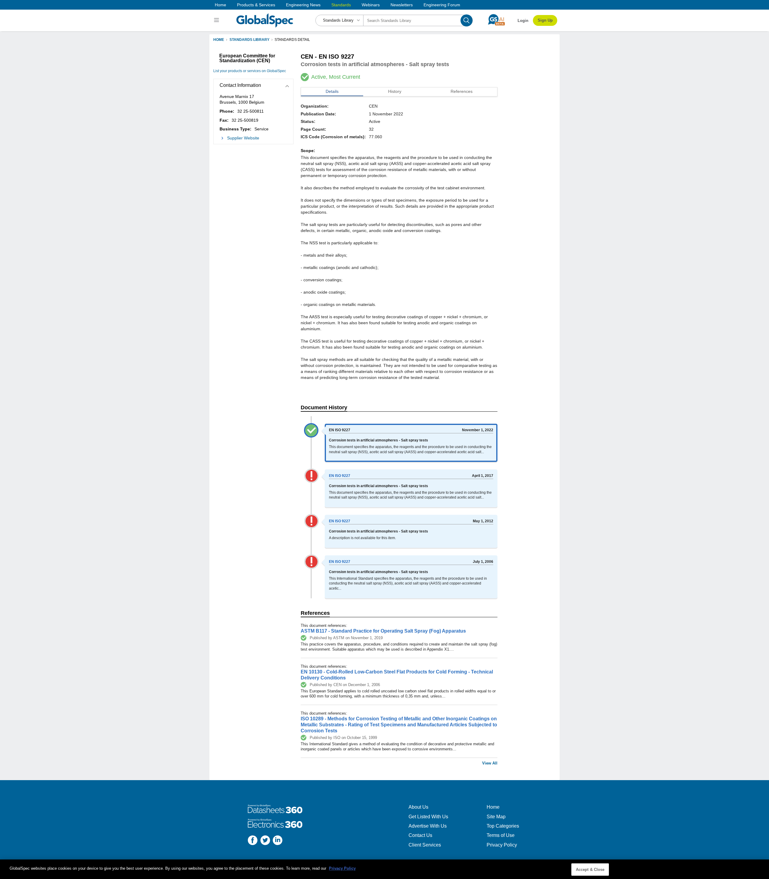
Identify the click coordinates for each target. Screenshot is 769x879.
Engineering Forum (442, 4)
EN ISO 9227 (339, 476)
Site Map (496, 816)
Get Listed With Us (428, 816)
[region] (384, 869)
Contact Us (420, 835)
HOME (218, 40)
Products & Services (256, 4)
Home (220, 4)
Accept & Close (590, 869)
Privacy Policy (502, 844)
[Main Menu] (217, 20)
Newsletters (402, 4)
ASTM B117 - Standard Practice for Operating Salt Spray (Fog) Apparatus (383, 630)
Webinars (371, 4)
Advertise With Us (428, 826)
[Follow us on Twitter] (265, 841)
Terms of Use (501, 835)
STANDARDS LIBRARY (249, 40)
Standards (341, 4)
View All (489, 763)
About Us (418, 807)
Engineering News (303, 4)
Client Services (425, 844)
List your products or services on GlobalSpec (249, 71)
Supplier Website (243, 138)
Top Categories (503, 826)
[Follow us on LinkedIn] (277, 841)
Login (523, 20)
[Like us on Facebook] (252, 841)
